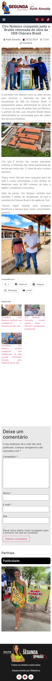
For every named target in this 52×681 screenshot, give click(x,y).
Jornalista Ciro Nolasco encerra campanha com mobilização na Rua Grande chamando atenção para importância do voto (11, 354)
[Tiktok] (48, 19)
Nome (7, 493)
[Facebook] (25, 677)
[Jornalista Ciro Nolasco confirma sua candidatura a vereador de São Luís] (11, 310)
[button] (3, 19)
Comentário (10, 456)
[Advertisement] (26, 397)
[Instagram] (36, 19)
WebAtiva (35, 670)
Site (5, 516)
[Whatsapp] (42, 19)
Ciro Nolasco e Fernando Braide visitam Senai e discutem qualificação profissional (35, 323)
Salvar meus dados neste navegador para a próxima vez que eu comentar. (25, 531)
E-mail (7, 504)
